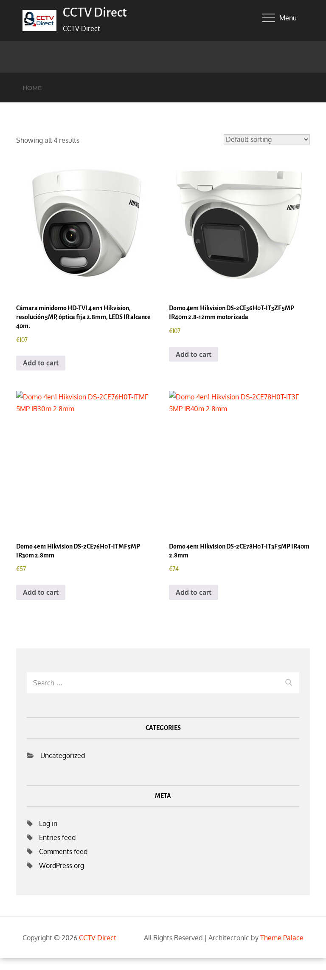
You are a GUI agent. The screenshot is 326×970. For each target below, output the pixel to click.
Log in (48, 823)
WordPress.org (61, 865)
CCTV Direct (94, 12)
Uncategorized (62, 755)
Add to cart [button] (41, 363)
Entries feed (57, 837)
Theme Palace (282, 937)
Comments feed (63, 851)
